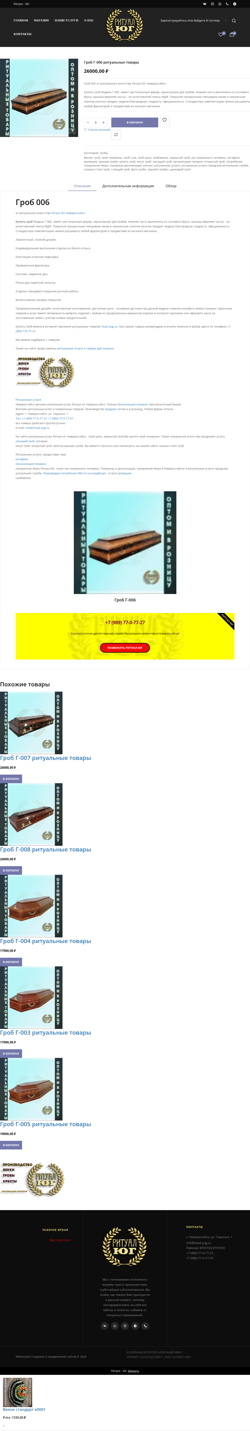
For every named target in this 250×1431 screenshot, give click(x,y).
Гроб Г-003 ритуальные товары (45, 1032)
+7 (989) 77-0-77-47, (61, 418)
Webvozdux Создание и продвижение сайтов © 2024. (51, 1356)
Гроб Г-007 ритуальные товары (45, 758)
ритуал (148, 165)
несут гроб (144, 161)
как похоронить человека (208, 157)
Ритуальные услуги (28, 399)
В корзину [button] (11, 779)
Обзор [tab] (171, 186)
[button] (72, 131)
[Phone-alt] (145, 1326)
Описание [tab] (82, 186)
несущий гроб (162, 161)
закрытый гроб (180, 157)
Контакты (22, 34)
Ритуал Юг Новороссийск (68, 213)
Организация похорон (132, 404)
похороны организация (126, 165)
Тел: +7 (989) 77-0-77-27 (31, 418)
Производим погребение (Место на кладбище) (74, 473)
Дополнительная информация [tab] (128, 186)
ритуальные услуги (167, 165)
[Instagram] (125, 1326)
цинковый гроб (180, 169)
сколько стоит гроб (96, 169)
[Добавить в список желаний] (165, 122)
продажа (110, 409)
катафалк (233, 157)
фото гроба (138, 169)
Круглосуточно (60, 1240)
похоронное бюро (96, 165)
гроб (97, 157)
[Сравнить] (116, 135)
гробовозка (160, 157)
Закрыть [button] (133, 1371)
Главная (21, 20)
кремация (90, 161)
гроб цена (144, 157)
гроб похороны (112, 157)
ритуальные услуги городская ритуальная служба (214, 165)
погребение (234, 161)
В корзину (135, 122)
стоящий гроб (120, 169)
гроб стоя (130, 157)
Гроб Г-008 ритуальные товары (45, 849)
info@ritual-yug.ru (37, 428)
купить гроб (127, 161)
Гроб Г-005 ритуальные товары (45, 1124)
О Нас (89, 20)
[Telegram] (135, 1326)
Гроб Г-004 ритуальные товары (45, 941)
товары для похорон (100, 348)
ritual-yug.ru (109, 326)
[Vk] (105, 1326)
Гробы (104, 153)
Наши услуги (66, 20)
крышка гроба (108, 161)
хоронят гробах (158, 169)
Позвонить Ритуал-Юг (125, 648)
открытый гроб (214, 161)
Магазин (41, 20)
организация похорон (188, 161)
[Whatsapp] (115, 1326)
